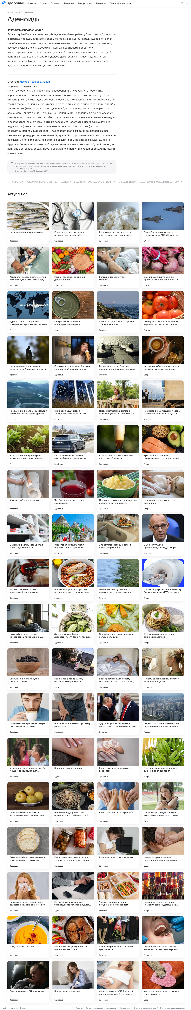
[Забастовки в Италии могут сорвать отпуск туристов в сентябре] (73, 535)
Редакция (80, 1008)
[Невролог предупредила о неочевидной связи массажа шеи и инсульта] (163, 848)
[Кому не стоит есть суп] (28, 937)
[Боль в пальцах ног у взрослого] (118, 803)
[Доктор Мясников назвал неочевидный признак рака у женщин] (28, 625)
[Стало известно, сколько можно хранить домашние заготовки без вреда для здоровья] (73, 848)
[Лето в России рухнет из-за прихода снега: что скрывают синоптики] (118, 580)
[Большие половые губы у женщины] (118, 267)
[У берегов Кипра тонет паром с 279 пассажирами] (118, 312)
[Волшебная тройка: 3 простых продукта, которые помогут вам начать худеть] (73, 580)
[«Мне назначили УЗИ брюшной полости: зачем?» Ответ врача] (118, 982)
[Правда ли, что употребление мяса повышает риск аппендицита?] (73, 937)
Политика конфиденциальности (173, 1008)
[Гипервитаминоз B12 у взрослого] (28, 982)
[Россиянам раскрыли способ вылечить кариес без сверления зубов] (163, 937)
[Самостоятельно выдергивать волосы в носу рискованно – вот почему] (28, 892)
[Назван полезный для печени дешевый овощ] (73, 267)
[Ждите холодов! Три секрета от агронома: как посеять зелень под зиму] (28, 446)
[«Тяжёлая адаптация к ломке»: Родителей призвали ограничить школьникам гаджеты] (163, 803)
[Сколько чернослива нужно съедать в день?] (28, 669)
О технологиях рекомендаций (146, 1008)
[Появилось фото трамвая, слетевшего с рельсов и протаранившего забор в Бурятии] (73, 669)
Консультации (13, 12)
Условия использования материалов (101, 1008)
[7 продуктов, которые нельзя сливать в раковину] (118, 535)
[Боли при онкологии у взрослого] (118, 848)
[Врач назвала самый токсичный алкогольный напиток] (118, 446)
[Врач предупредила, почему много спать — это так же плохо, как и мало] (118, 669)
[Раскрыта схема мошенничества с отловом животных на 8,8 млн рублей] (163, 401)
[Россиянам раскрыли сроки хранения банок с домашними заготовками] (163, 892)
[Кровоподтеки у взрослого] (73, 759)
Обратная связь (124, 1008)
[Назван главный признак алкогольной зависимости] (28, 580)
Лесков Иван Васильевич (35, 81)
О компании (13, 1008)
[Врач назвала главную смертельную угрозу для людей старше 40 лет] (163, 446)
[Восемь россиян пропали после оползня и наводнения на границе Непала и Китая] (163, 714)
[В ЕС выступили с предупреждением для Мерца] (163, 535)
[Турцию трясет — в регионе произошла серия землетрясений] (28, 312)
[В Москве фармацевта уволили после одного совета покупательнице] (28, 535)
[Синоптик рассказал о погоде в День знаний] (118, 937)
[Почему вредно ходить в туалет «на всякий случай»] (163, 669)
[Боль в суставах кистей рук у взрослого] (118, 759)
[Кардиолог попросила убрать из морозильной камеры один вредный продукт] (73, 357)
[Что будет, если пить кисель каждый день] (73, 491)
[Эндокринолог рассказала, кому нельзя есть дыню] (118, 625)
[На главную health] (15, 3)
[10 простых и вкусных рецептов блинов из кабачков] (163, 625)
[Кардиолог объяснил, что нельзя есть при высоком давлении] (163, 357)
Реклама (23, 1008)
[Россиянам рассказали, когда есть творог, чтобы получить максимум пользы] (118, 223)
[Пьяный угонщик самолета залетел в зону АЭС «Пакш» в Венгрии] (163, 223)
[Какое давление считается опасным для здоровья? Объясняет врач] (73, 223)
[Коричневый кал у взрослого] (28, 491)
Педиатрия (28, 12)
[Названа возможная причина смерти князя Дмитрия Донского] (28, 357)
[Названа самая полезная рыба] (28, 223)
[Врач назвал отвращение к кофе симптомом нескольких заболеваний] (28, 714)
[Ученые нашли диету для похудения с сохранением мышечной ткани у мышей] (118, 892)
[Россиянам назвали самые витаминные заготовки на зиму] (28, 803)
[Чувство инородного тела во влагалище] (163, 491)
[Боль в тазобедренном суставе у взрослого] (73, 714)
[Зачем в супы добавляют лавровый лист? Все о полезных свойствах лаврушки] (73, 625)
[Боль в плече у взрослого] (73, 982)
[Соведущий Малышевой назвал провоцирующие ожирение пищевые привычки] (28, 848)
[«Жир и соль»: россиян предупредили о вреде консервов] (73, 312)
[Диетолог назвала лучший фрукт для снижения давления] (163, 759)
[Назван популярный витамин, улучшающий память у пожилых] (118, 401)
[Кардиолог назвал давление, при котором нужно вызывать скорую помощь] (28, 267)
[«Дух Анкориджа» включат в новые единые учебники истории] (118, 714)
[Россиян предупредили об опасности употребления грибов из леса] (73, 803)
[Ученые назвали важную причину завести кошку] (163, 982)
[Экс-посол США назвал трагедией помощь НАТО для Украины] (73, 401)
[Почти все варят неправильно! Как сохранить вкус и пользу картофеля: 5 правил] (118, 491)
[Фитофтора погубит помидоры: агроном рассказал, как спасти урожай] (163, 312)
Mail (4, 1008)
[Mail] (4, 3)
